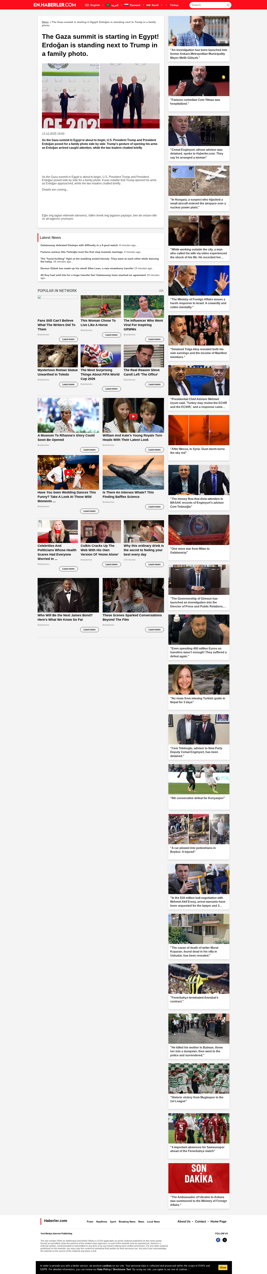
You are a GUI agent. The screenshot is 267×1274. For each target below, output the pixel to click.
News (141, 1221)
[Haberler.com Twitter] (225, 1241)
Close (223, 1267)
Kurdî (155, 5)
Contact (200, 1221)
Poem (90, 1221)
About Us (184, 1221)
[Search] (228, 5)
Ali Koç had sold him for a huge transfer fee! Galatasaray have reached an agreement (100, 276)
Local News (153, 1221)
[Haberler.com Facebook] (218, 1241)
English (95, 5)
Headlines (101, 1221)
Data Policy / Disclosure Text (114, 1269)
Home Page (218, 1221)
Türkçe (174, 5)
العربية (114, 5)
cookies (107, 1265)
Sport (113, 1221)
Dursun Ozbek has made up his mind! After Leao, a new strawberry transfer (97, 268)
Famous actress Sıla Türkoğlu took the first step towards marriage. (92, 251)
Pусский (134, 5)
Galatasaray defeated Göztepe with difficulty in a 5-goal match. (89, 245)
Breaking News (127, 1221)
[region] (134, 1267)
